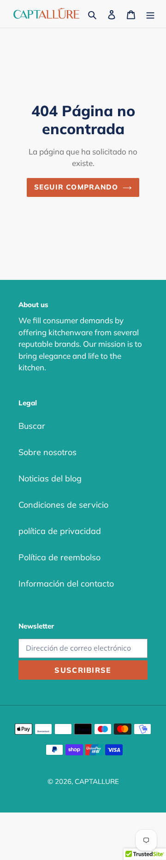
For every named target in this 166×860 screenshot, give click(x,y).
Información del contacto (66, 583)
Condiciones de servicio (63, 504)
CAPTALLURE (97, 781)
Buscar (31, 426)
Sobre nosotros (47, 452)
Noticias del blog (50, 478)
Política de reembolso (59, 557)
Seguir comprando (76, 187)
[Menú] (150, 14)
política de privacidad (59, 531)
